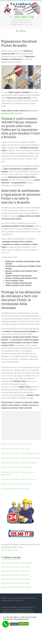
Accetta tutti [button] (23, 624)
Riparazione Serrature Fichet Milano (15, 583)
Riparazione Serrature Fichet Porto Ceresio (18, 479)
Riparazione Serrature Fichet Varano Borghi (19, 463)
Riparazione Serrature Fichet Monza (16, 579)
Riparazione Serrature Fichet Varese (16, 587)
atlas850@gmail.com (10, 550)
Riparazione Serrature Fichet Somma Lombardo (21, 453)
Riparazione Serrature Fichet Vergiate (16, 484)
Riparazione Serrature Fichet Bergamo (17, 563)
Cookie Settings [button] (9, 624)
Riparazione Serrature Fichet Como (15, 567)
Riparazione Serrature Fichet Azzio (15, 489)
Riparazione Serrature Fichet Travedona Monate (20, 458)
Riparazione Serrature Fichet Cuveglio (16, 444)
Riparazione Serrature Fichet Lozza (15, 449)
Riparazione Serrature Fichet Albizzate (16, 467)
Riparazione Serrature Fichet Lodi (14, 575)
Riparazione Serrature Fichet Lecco (15, 571)
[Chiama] (5, 624)
